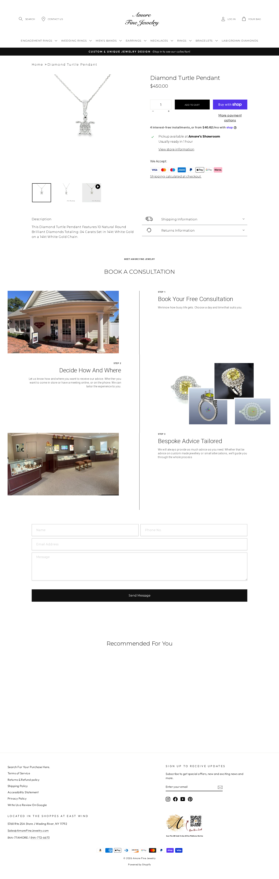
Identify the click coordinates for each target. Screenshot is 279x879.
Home (37, 64)
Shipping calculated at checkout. (175, 176)
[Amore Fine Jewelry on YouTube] (182, 799)
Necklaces (159, 40)
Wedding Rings (74, 40)
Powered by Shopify (139, 864)
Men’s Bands (106, 40)
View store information (176, 149)
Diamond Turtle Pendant (72, 64)
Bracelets (204, 40)
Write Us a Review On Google (27, 805)
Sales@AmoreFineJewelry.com (28, 830)
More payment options (230, 117)
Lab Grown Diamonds (240, 40)
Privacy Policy (17, 798)
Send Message (140, 595)
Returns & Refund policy (23, 780)
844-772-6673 (40, 837)
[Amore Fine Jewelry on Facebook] (175, 799)
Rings (182, 40)
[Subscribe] (220, 786)
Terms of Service (19, 773)
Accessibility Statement (23, 792)
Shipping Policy (18, 786)
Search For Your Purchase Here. (29, 767)
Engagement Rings (36, 40)
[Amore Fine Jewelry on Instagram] (168, 799)
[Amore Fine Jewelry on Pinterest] (190, 799)
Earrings (133, 40)
